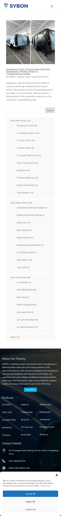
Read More (30, 389)
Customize (30, 509)
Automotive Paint (40, 76)
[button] (56, 475)
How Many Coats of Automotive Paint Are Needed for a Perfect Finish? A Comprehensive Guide (28, 72)
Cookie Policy (45, 485)
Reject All (30, 501)
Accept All (30, 493)
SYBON (12, 76)
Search (50, 110)
